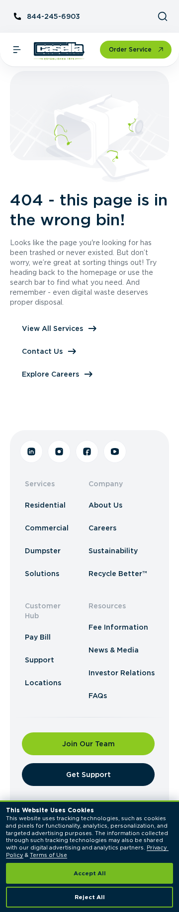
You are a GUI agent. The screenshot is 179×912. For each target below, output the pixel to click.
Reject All (90, 897)
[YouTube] (114, 451)
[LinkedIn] (31, 451)
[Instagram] (59, 451)
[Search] (162, 16)
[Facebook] (87, 451)
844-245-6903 (53, 16)
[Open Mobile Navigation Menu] (17, 50)
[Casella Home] (59, 51)
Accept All (90, 873)
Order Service (130, 49)
